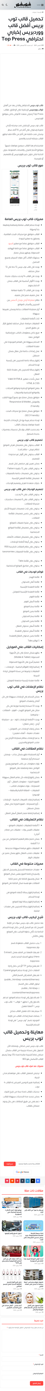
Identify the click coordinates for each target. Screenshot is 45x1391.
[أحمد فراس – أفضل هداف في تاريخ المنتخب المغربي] (12, 1297)
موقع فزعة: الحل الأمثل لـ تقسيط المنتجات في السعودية (13, 1212)
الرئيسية (39, 12)
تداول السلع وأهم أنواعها (13, 1233)
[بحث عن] (3, 5)
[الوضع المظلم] (6, 5)
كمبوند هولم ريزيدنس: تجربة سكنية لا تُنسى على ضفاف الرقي (33, 1284)
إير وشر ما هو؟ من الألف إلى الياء (33, 1211)
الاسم (41, 1355)
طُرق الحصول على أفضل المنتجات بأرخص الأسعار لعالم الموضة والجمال (33, 1307)
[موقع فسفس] (22, 5)
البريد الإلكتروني (38, 1364)
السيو (11, 243)
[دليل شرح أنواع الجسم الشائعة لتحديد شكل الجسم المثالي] (12, 1274)
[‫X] (33, 1181)
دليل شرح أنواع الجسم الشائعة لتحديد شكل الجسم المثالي (12, 1284)
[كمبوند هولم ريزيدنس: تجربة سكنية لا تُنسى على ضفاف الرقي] (33, 1274)
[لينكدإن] (27, 1181)
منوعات (34, 12)
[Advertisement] (22, 77)
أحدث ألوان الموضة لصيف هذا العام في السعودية (33, 1260)
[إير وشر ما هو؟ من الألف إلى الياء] (33, 1202)
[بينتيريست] (17, 1181)
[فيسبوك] (38, 1181)
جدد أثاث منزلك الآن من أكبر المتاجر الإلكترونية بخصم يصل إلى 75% (12, 1261)
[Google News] (22, 1172)
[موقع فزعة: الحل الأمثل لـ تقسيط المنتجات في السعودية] (12, 1202)
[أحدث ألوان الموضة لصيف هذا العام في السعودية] (33, 1251)
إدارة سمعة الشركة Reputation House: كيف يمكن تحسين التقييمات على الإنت (33, 1236)
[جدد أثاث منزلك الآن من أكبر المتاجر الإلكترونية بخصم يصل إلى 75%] (12, 1251)
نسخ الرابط (10, 1164)
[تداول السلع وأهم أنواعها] (12, 1225)
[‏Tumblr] (22, 1181)
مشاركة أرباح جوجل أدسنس (22, 300)
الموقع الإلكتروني (38, 1373)
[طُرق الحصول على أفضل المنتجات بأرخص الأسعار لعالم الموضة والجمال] (33, 1297)
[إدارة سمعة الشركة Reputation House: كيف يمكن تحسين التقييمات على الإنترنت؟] (33, 1225)
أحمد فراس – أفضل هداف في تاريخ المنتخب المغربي (12, 1306)
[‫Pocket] (7, 1181)
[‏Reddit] (12, 1181)
